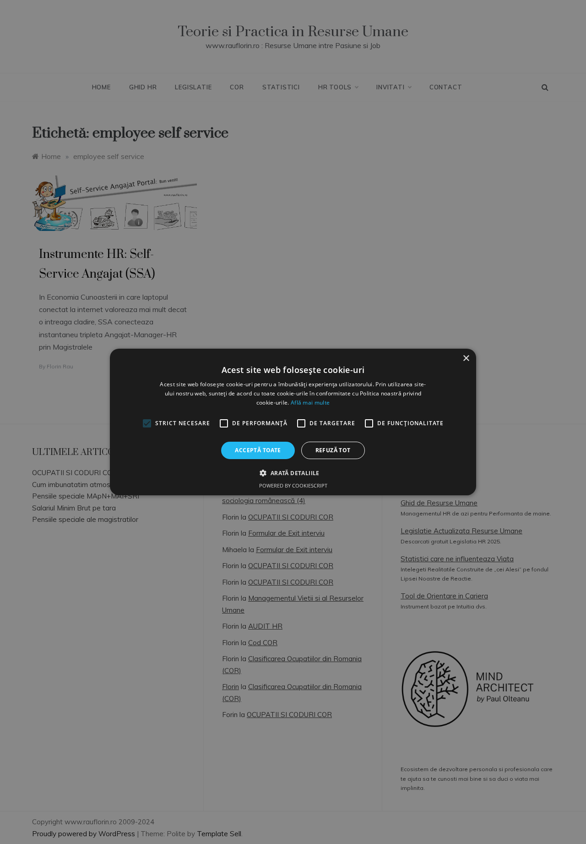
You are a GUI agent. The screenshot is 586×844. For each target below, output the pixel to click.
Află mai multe (310, 402)
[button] (292, 472)
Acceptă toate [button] (258, 450)
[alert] (293, 422)
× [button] (465, 358)
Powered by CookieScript (293, 485)
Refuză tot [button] (333, 450)
